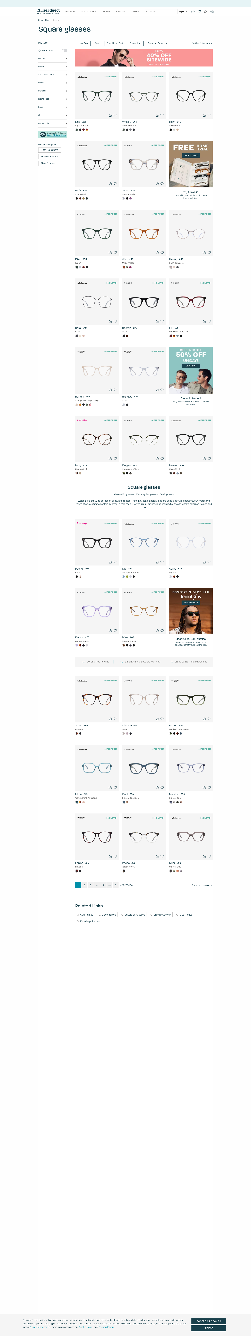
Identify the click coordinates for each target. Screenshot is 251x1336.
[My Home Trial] (205, 11)
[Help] (193, 11)
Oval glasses (167, 494)
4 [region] (96, 885)
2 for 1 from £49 (115, 43)
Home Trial (83, 43)
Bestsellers (135, 43)
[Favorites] (199, 11)
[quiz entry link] (52, 137)
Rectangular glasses (147, 494)
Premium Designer (157, 43)
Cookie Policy (86, 1327)
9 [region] (115, 885)
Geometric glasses (124, 494)
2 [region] (84, 885)
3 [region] (90, 885)
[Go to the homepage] (48, 12)
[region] (184, 11)
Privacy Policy (106, 1327)
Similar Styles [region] (97, 111)
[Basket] (212, 11)
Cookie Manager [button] (38, 1327)
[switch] (64, 50)
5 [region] (103, 885)
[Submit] (147, 12)
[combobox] (161, 11)
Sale (97, 43)
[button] (52, 58)
